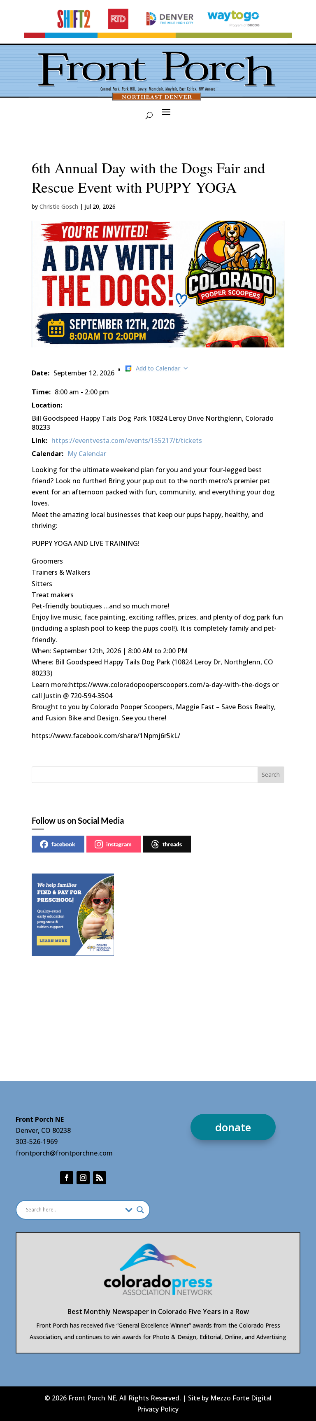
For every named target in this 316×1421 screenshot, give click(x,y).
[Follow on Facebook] (66, 1177)
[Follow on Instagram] (83, 1177)
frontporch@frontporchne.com (64, 1153)
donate (233, 1127)
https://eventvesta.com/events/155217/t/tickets (126, 440)
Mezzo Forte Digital (241, 1397)
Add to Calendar (158, 368)
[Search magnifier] (140, 1210)
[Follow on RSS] (99, 1177)
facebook (63, 844)
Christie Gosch (59, 206)
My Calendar (86, 453)
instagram (119, 844)
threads (172, 844)
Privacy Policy (158, 1409)
